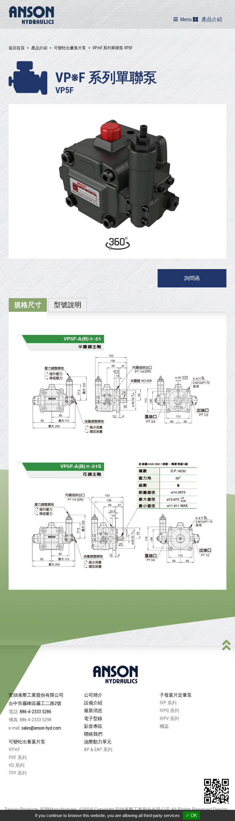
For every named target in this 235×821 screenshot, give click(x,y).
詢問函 (192, 278)
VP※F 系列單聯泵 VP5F (112, 48)
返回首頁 (17, 48)
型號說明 (67, 305)
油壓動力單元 (97, 741)
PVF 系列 (18, 757)
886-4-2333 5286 (35, 711)
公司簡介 (93, 695)
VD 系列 (16, 765)
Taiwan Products (21, 809)
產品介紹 (39, 48)
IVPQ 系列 (169, 710)
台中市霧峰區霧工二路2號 (35, 703)
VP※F (14, 749)
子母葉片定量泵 (176, 695)
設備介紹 (93, 703)
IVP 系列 (168, 703)
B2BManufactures (58, 809)
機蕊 (164, 726)
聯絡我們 (93, 734)
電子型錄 (93, 718)
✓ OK (191, 815)
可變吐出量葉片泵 (70, 48)
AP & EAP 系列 (98, 749)
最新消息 (93, 710)
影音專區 (93, 726)
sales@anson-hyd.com (41, 728)
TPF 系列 (18, 773)
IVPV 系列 (169, 718)
